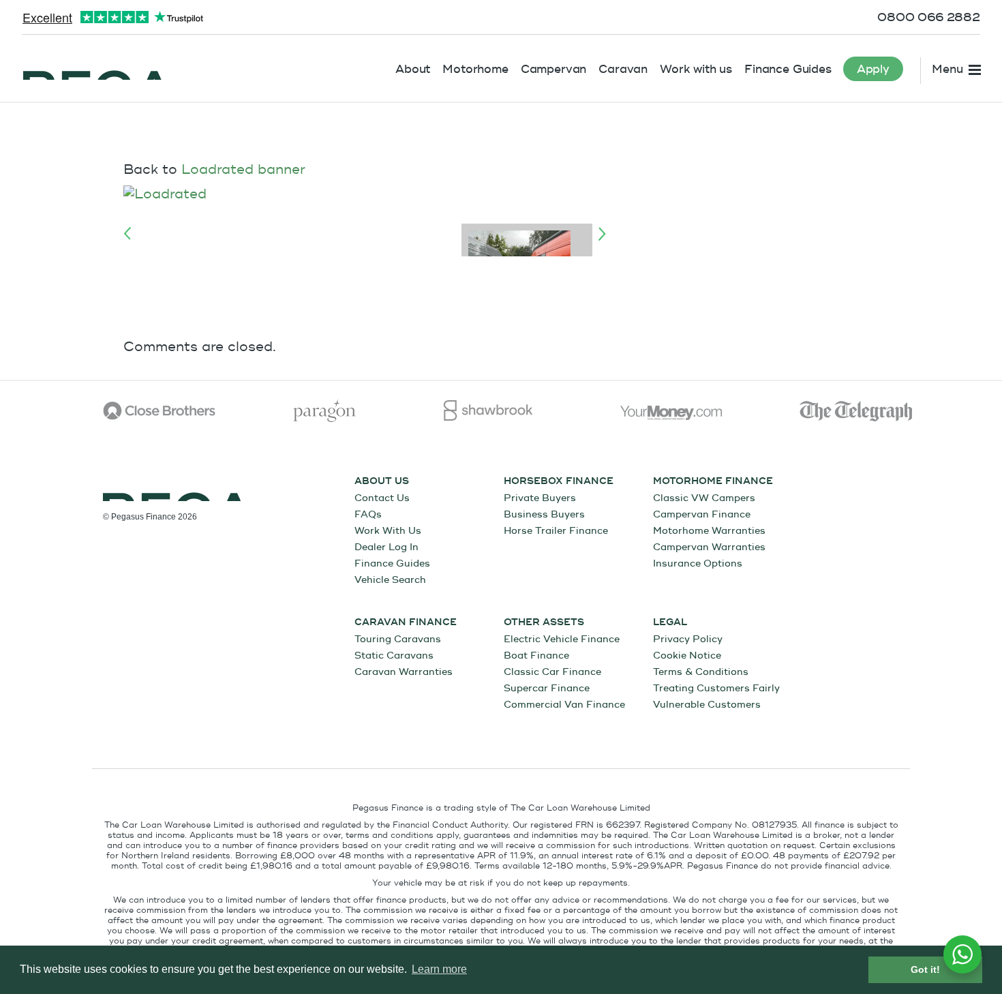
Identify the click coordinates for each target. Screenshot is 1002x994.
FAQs (368, 514)
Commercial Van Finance (564, 704)
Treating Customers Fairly (716, 688)
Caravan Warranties (403, 672)
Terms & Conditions (700, 672)
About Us (381, 481)
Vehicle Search (390, 580)
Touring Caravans (397, 639)
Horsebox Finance (558, 481)
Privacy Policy (688, 639)
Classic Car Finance (552, 672)
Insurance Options (697, 563)
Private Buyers (540, 498)
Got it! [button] (925, 969)
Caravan (623, 69)
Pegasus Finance (95, 66)
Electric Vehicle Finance (562, 639)
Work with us (696, 69)
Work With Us (387, 531)
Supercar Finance (547, 688)
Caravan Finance (405, 622)
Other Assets (544, 622)
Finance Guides (788, 69)
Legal (670, 622)
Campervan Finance (701, 514)
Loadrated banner (243, 169)
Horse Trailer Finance (556, 531)
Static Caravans (394, 655)
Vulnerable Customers (707, 704)
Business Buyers (544, 514)
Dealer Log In (386, 547)
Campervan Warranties (709, 547)
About (412, 69)
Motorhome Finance (713, 481)
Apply (873, 69)
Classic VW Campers (704, 498)
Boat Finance (536, 655)
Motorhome (475, 69)
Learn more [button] (439, 969)
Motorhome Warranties (709, 531)
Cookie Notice (687, 655)
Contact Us (382, 498)
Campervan (554, 69)
